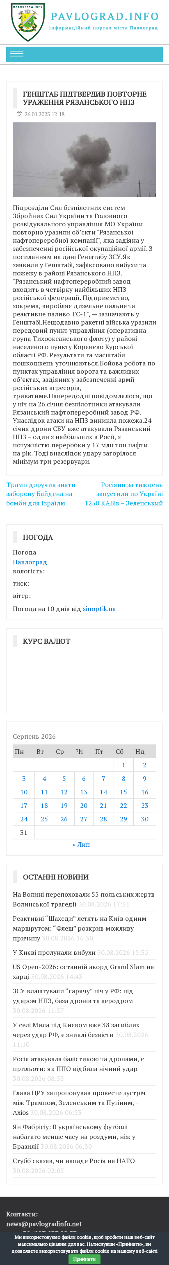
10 (23, 791)
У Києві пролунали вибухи (54, 952)
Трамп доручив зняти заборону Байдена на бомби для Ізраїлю (40, 494)
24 (23, 818)
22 (123, 805)
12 (64, 791)
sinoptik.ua (99, 608)
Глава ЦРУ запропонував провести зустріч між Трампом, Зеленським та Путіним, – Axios (79, 1102)
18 (44, 805)
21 (103, 805)
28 (103, 818)
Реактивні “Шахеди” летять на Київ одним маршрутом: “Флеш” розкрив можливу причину (79, 928)
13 (83, 791)
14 (103, 791)
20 (83, 805)
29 (123, 818)
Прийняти (84, 1259)
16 (144, 791)
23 (144, 805)
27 (83, 818)
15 (123, 791)
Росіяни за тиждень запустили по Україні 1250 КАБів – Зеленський (123, 494)
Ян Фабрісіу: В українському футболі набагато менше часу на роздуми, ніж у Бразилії (74, 1136)
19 (64, 805)
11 (44, 791)
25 (44, 818)
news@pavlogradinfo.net (44, 1223)
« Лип (81, 844)
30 (144, 818)
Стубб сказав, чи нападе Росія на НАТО (74, 1160)
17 (23, 805)
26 (64, 818)
